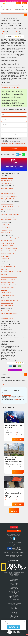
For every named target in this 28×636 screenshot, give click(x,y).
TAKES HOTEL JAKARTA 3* (7, 243)
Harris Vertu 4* (5, 225)
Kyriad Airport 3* (5, 232)
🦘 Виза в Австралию (19, 9)
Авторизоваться (14, 382)
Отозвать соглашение (14, 575)
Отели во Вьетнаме (14, 599)
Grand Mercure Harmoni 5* (8, 287)
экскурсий (17, 399)
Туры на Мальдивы (14, 609)
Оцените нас (14, 527)
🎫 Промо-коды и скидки (11, 3)
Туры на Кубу (14, 612)
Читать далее (18, 439)
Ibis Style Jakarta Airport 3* (8, 279)
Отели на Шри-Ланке (14, 591)
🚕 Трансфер (25, 6)
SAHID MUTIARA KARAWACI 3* (9, 209)
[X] (14, 366)
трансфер (22, 396)
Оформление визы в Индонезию (10, 87)
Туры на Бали (14, 592)
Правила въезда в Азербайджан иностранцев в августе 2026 (13, 460)
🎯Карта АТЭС (9, 9)
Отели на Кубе (14, 613)
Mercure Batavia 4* (6, 292)
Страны (2, 9)
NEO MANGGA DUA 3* (6, 240)
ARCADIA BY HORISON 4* (7, 183)
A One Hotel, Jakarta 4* (7, 178)
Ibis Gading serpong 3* (7, 305)
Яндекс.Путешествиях (6, 395)
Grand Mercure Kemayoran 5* (8, 285)
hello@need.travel (14, 560)
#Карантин (14, 28)
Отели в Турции (14, 583)
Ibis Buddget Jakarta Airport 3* (9, 282)
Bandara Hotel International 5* (9, 277)
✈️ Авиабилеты (4, 6)
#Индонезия (8, 28)
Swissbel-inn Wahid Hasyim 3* (8, 251)
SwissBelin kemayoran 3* (7, 253)
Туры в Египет (14, 587)
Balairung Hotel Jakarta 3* (8, 199)
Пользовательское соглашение (14, 601)
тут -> (19, 397)
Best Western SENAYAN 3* (8, 193)
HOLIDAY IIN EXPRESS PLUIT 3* (9, 217)
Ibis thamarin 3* (5, 311)
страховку (11, 396)
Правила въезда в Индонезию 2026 (10, 85)
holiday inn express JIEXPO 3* (8, 219)
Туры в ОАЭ (14, 584)
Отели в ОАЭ (14, 585)
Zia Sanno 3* (4, 269)
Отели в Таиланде (14, 605)
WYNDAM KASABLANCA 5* (8, 266)
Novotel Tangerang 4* (7, 303)
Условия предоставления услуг (14, 574)
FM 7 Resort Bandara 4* (7, 204)
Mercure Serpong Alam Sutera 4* (9, 313)
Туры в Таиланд (14, 604)
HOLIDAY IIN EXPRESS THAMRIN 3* (10, 214)
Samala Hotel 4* (5, 258)
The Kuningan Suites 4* (7, 245)
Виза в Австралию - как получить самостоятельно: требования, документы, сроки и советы (13, 427)
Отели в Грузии (14, 616)
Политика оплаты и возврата (14, 603)
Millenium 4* (4, 274)
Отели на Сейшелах (14, 596)
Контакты (14, 577)
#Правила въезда (21, 28)
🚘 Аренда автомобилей (15, 6)
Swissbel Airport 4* (6, 256)
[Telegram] (10, 366)
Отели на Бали (14, 593)
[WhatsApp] (19, 366)
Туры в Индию (14, 607)
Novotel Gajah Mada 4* (7, 318)
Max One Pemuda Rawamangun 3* (10, 238)
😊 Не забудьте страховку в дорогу (14, 1)
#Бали (2, 28)
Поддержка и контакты (13, 561)
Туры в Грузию (14, 615)
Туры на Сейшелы (14, 595)
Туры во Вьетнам (14, 597)
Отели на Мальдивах (14, 611)
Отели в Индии (14, 608)
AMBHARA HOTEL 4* (6, 180)
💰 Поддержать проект (14, 369)
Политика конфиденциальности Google (16, 573)
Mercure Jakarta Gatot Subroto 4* (9, 300)
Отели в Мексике (14, 619)
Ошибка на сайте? (14, 531)
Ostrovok (20, 394)
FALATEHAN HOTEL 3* (7, 230)
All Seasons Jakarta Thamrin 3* (9, 295)
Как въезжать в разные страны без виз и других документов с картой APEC (14, 492)
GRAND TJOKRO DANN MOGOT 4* (10, 206)
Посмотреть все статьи (14, 510)
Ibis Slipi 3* (4, 290)
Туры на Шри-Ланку (14, 589)
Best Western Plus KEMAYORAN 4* (10, 196)
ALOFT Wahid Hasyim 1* (7, 188)
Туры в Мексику (14, 617)
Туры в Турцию (14, 581)
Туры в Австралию (14, 580)
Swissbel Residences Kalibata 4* (9, 248)
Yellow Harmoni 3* (6, 227)
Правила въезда (14, 579)
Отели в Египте (14, 588)
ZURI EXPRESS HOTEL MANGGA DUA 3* (11, 271)
